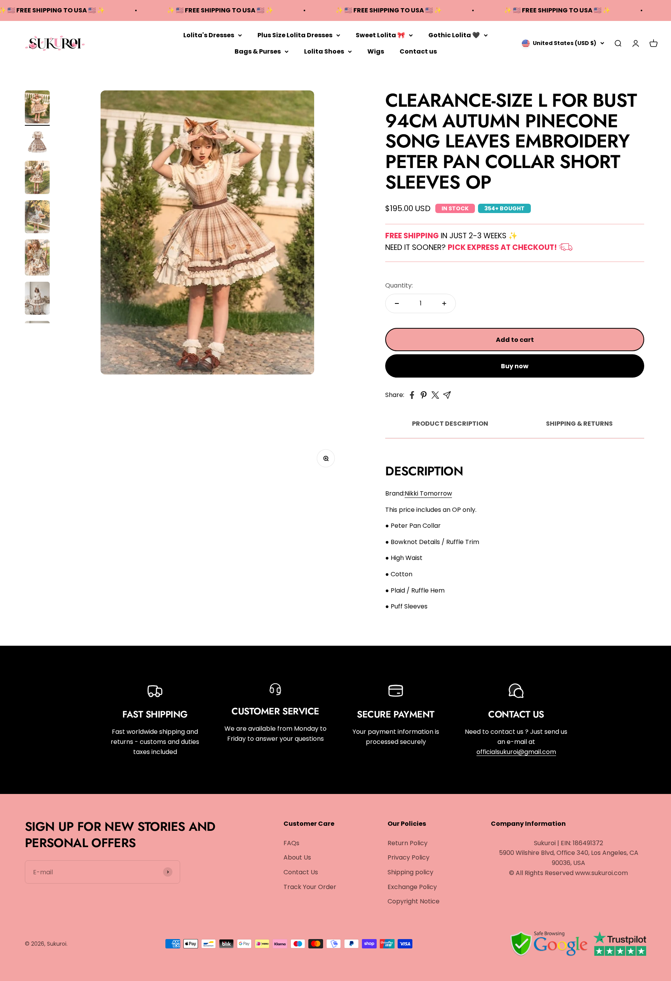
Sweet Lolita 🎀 (380, 35)
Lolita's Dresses (208, 35)
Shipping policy (410, 872)
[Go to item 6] (37, 299)
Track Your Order (309, 886)
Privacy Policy (408, 857)
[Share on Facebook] (412, 395)
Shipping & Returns (579, 423)
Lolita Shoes (324, 51)
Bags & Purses (258, 51)
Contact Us (300, 872)
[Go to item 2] (37, 143)
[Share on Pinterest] (424, 395)
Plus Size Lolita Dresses (294, 35)
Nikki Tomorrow (428, 493)
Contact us (418, 51)
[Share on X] (435, 395)
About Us (297, 857)
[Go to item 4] (37, 218)
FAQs (291, 843)
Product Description (450, 423)
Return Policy (408, 843)
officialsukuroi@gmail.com (516, 751)
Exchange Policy (412, 886)
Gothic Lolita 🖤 (454, 35)
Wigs (375, 51)
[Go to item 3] (37, 178)
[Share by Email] (447, 395)
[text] (514, 526)
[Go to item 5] (37, 258)
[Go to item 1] (37, 108)
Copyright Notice (414, 901)
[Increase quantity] (444, 303)
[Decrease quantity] (397, 303)
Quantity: (399, 285)
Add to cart (515, 339)
